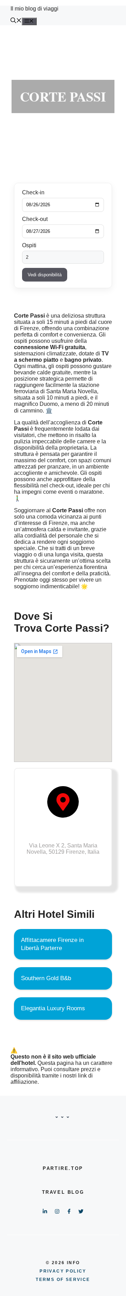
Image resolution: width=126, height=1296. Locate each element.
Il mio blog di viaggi (34, 9)
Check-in (33, 192)
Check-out (35, 219)
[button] (16, 21)
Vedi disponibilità (45, 274)
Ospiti (29, 245)
